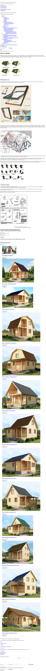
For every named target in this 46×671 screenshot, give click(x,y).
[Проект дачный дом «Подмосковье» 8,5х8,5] (17, 563)
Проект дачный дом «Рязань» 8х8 (8, 599)
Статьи (5, 25)
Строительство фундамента (8, 22)
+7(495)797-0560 (2, 9)
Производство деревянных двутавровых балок (11, 37)
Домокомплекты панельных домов (11, 31)
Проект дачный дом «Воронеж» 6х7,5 (9, 376)
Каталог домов (6, 24)
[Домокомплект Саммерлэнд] (9, 253)
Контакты (5, 17)
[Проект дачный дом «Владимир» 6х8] (21, 442)
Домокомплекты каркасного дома (11, 32)
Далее (3, 244)
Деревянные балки (5, 36)
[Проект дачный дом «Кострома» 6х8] (17, 535)
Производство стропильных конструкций (10, 27)
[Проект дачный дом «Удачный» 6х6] (21, 341)
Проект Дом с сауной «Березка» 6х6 (9, 283)
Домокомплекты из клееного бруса (11, 33)
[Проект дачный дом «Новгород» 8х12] (21, 631)
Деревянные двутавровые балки (9, 28)
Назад (1, 244)
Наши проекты (6, 42)
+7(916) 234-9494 (8, 646)
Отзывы (5, 20)
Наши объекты (4, 43)
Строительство (4, 21)
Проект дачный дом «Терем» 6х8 (8, 410)
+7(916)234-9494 (8, 9)
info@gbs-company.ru (3, 7)
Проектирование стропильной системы (10, 41)
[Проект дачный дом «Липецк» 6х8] (21, 510)
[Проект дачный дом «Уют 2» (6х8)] (21, 476)
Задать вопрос (2, 654)
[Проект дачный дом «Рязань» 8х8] (21, 597)
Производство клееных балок (8, 29)
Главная (3, 15)
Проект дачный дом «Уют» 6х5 (8, 309)
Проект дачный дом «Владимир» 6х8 (9, 444)
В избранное (2, 670)
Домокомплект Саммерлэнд (7, 255)
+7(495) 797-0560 (3, 646)
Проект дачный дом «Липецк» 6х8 (9, 512)
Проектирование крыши (7, 40)
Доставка (5, 19)
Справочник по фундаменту (8, 23)
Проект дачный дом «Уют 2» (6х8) (8, 478)
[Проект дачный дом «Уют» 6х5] (17, 307)
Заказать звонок (3, 10)
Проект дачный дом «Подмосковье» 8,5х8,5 (10, 565)
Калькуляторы (6, 26)
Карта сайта (2, 653)
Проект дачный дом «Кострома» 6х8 (9, 537)
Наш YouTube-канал (3, 652)
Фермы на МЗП (4, 34)
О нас (3, 16)
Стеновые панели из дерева (8, 30)
